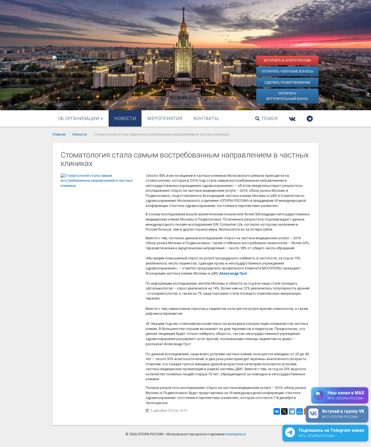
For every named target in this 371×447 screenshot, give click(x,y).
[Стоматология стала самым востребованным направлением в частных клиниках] (100, 199)
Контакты (206, 118)
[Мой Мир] (299, 411)
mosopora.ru (235, 434)
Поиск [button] (270, 118)
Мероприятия (164, 118)
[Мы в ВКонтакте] (292, 118)
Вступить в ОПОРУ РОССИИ (287, 60)
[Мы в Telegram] (309, 118)
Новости (125, 118)
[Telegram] (292, 411)
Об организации (79, 118)
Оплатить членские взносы (287, 71)
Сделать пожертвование (287, 82)
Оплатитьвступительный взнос (287, 96)
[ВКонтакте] (276, 411)
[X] (284, 411)
